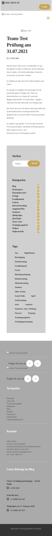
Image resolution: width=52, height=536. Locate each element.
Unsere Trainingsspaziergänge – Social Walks (23, 482)
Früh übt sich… (13, 495)
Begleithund (29, 253)
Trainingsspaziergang (24, 322)
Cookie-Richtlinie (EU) (15, 420)
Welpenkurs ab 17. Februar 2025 (21, 506)
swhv (17, 304)
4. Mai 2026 (14, 488)
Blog (8, 409)
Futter (17, 270)
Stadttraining (20, 300)
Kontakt (10, 412)
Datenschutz (12, 417)
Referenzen (11, 406)
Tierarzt (18, 313)
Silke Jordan (20, 292)
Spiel (33, 296)
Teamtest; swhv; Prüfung (25, 309)
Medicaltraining (21, 283)
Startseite (10, 398)
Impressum (11, 414)
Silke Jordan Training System (21, 529)
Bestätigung (20, 257)
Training (31, 313)
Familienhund (21, 266)
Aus (16, 253)
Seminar (18, 287)
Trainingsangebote (22, 317)
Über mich (11, 401)
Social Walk (20, 296)
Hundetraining (21, 279)
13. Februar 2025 (17, 499)
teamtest (28, 304)
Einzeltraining (21, 262)
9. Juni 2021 (14, 58)
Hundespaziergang (22, 274)
